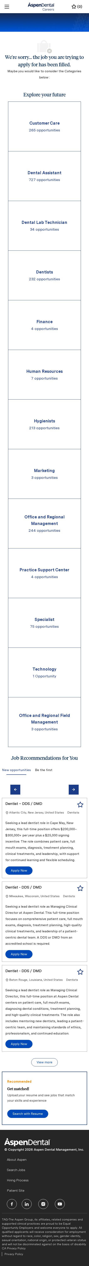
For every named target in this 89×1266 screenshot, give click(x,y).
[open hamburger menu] (6, 6)
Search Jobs (16, 1170)
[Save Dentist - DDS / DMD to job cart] (80, 888)
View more (44, 1062)
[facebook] (12, 1204)
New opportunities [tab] (16, 770)
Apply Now (19, 870)
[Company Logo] (41, 6)
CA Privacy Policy (14, 1248)
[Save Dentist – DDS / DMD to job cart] (80, 804)
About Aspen (16, 1160)
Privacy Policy (14, 1254)
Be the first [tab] (43, 770)
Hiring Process (18, 1180)
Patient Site (15, 1190)
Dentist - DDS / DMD (23, 887)
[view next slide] (74, 790)
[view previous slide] (15, 790)
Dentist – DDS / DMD (23, 803)
